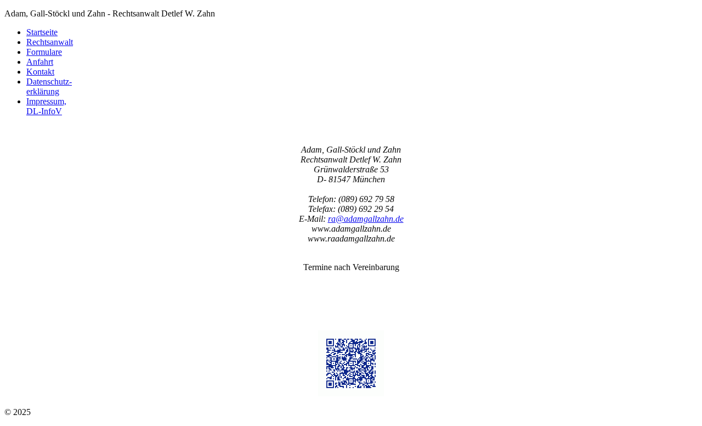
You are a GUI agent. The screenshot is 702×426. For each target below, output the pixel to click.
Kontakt (40, 71)
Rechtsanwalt (49, 42)
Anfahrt (39, 61)
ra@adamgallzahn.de (366, 218)
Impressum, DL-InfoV (46, 106)
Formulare (44, 52)
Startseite (42, 32)
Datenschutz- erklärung (49, 86)
